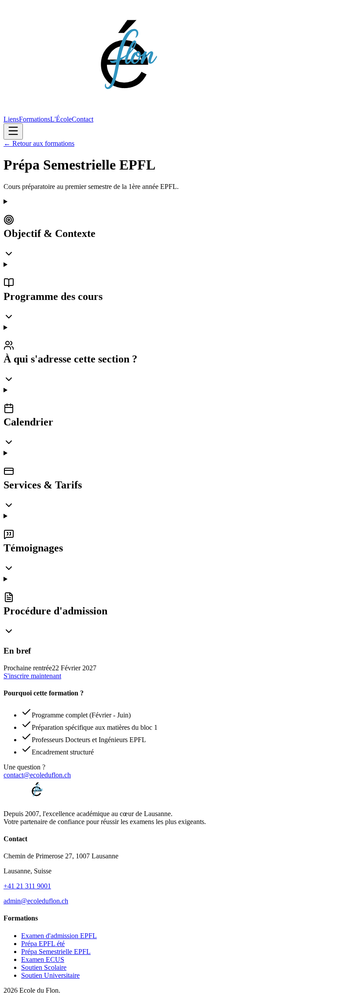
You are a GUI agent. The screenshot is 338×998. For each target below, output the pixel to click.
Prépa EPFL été (43, 943)
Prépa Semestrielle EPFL (56, 951)
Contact (82, 119)
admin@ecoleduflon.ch (36, 901)
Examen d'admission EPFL (59, 935)
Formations (34, 119)
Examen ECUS (42, 959)
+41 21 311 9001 (27, 886)
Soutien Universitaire (50, 975)
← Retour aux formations (39, 143)
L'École (61, 119)
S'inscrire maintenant (32, 676)
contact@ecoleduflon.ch (37, 775)
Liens (11, 119)
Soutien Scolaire (43, 967)
